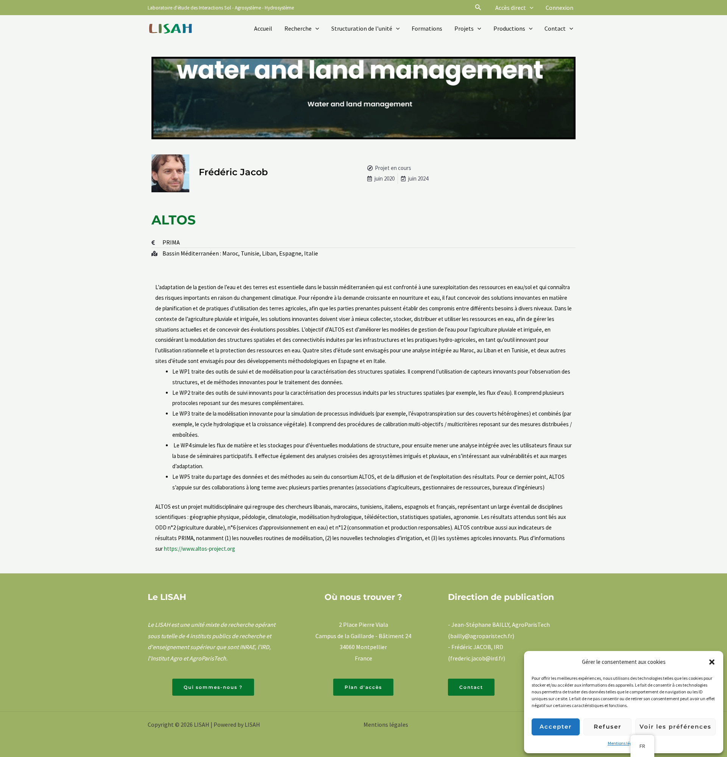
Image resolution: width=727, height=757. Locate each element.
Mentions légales (624, 743)
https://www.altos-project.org (199, 548)
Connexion (559, 7)
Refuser (607, 726)
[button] (712, 662)
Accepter (556, 726)
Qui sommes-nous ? (213, 687)
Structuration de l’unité (361, 28)
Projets (464, 28)
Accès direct (510, 7)
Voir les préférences (675, 726)
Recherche (298, 28)
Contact (555, 28)
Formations (427, 28)
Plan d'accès (363, 687)
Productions (509, 28)
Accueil (263, 28)
